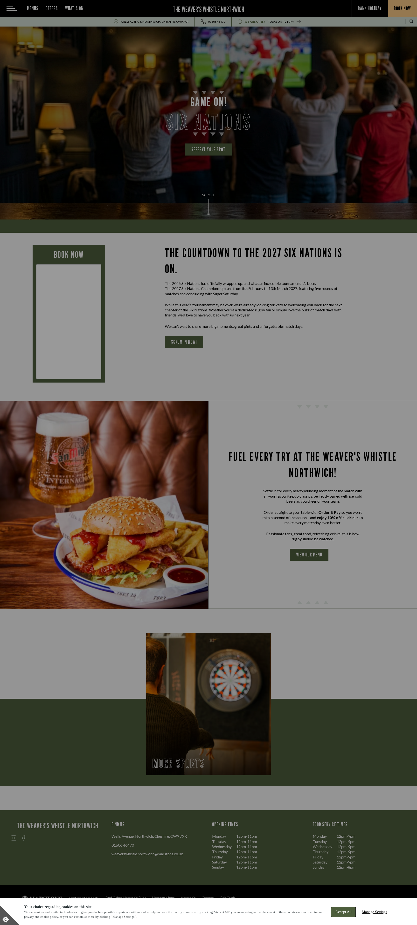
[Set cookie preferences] (9, 915)
